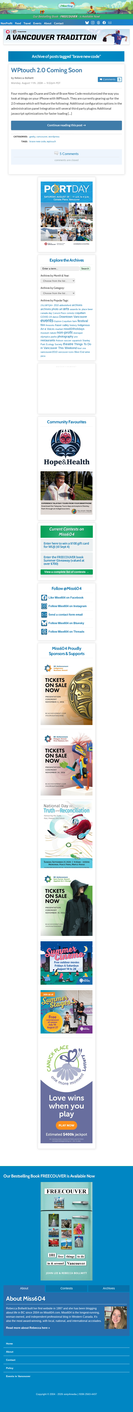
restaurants (48, 340)
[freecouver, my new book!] (66, 1279)
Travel (27, 23)
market (59, 329)
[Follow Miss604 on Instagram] (94, 22)
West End (79, 352)
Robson (59, 340)
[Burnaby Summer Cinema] (66, 963)
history (73, 325)
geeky (32, 136)
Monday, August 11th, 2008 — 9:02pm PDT (35, 83)
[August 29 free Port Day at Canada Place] (67, 214)
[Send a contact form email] (111, 22)
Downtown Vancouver (73, 316)
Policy (9, 1368)
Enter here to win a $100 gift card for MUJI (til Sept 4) (66, 545)
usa (84, 348)
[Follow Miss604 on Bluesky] (88, 22)
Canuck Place (59, 313)
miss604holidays (74, 328)
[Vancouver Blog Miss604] (66, 5)
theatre (68, 344)
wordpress (53, 136)
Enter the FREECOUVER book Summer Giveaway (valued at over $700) (64, 560)
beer (90, 309)
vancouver (42, 136)
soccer (67, 340)
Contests (66, 1288)
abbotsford (65, 305)
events (47, 320)
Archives (109, 1288)
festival (83, 321)
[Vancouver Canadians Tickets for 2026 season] (66, 37)
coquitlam (80, 313)
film (43, 325)
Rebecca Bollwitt (24, 78)
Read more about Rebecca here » (28, 1327)
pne (76, 337)
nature (53, 333)
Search (85, 268)
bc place (83, 309)
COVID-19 (46, 316)
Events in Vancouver (18, 1376)
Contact (59, 23)
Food (18, 23)
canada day (46, 313)
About (47, 23)
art (60, 309)
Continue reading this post (64, 125)
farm (74, 321)
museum (45, 333)
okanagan (78, 333)
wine (87, 352)
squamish (77, 340)
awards (74, 309)
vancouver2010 (49, 352)
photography (65, 336)
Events (37, 23)
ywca (43, 356)
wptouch (51, 141)
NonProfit (6, 23)
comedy (70, 313)
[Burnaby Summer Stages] (66, 1012)
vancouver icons (66, 352)
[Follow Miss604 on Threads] (99, 22)
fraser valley (62, 325)
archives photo (50, 309)
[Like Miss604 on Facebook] (105, 22)
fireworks (50, 325)
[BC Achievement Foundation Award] (66, 692)
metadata (67, 133)
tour (79, 348)
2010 (56, 305)
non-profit (65, 332)
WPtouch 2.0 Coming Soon (46, 70)
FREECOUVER (68, 16)
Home (9, 1343)
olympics (45, 336)
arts (66, 309)
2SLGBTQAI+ (47, 305)
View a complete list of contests (65, 571)
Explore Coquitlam (63, 321)
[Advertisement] (67, 389)
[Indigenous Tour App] (66, 493)
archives (77, 305)
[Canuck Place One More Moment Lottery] (66, 1091)
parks (54, 336)
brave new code (37, 141)
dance (55, 317)
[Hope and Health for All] (66, 448)
